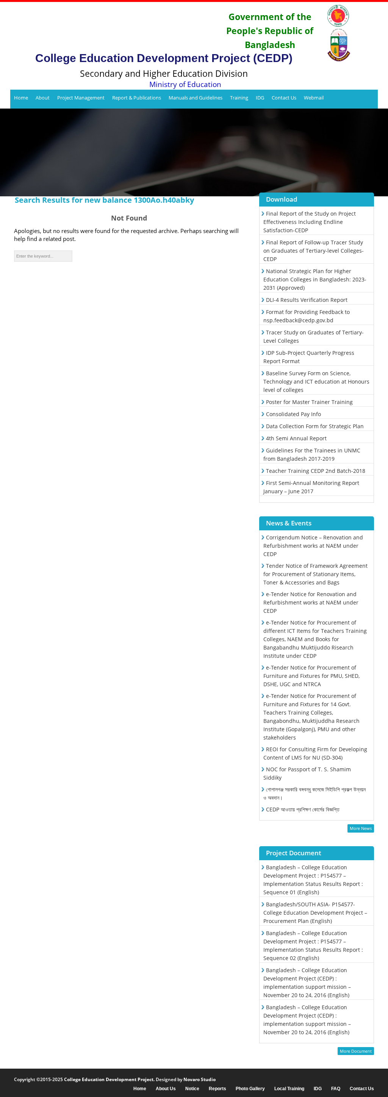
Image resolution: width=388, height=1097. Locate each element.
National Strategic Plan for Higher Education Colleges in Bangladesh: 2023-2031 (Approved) (314, 279)
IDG (260, 97)
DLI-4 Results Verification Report (306, 299)
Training (239, 97)
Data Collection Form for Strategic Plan (315, 426)
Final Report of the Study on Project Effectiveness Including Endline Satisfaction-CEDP (309, 222)
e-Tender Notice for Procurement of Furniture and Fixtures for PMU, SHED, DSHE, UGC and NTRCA (311, 676)
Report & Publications (136, 97)
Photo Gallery (250, 1088)
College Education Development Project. (109, 1079)
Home (21, 97)
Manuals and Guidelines (195, 97)
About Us (166, 1088)
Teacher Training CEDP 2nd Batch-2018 (315, 470)
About (43, 97)
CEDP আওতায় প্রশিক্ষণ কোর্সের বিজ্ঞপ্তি (303, 809)
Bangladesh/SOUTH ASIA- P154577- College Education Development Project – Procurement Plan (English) (315, 913)
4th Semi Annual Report (296, 438)
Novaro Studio (199, 1079)
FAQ (335, 1088)
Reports (217, 1088)
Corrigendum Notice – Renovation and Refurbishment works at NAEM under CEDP (313, 546)
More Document (356, 1051)
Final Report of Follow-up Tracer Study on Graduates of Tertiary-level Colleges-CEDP (313, 251)
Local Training (289, 1088)
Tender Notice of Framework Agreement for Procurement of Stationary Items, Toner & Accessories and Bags (315, 574)
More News (361, 828)
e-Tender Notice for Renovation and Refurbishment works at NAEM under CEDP (310, 602)
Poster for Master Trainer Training (309, 402)
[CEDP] (117, 28)
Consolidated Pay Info (293, 414)
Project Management (81, 97)
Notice (192, 1088)
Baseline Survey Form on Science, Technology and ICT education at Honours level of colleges (316, 381)
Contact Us (284, 97)
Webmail (314, 97)
